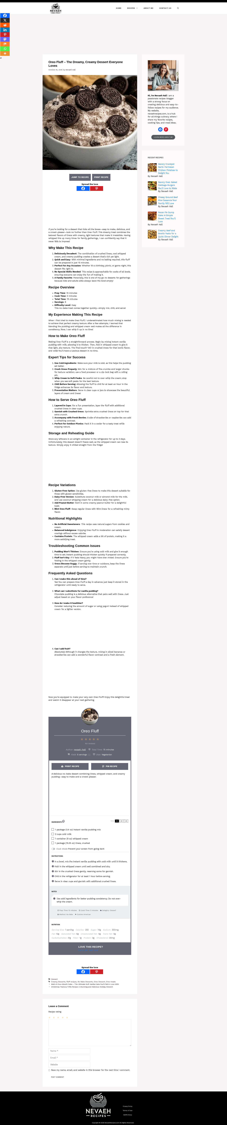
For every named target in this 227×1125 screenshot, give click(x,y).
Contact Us (165, 8)
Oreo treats (111, 982)
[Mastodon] (5, 39)
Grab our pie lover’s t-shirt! (88, 950)
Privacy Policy (127, 1106)
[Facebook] (83, 188)
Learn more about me (163, 137)
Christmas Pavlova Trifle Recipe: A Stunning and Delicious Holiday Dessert (82, 987)
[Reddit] (5, 25)
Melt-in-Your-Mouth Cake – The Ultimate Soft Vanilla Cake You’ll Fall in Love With (85, 984)
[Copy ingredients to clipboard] (63, 821)
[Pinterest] (96, 188)
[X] (5, 20)
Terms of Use (127, 1110)
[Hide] (1, 58)
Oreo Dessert (99, 982)
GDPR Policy (127, 1115)
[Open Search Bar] (178, 8)
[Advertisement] (113, 31)
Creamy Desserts (58, 982)
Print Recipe (101, 177)
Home (118, 8)
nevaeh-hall (80, 749)
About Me (148, 8)
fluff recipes (72, 982)
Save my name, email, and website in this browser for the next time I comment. (90, 1070)
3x (126, 821)
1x (117, 821)
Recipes (131, 8)
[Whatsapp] (5, 48)
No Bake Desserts (85, 982)
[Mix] (5, 44)
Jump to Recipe (80, 177)
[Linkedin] (5, 29)
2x (121, 821)
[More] (5, 53)
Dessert (54, 979)
